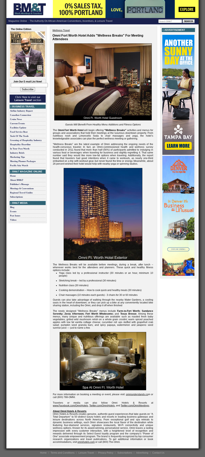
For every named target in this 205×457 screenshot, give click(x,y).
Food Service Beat (19, 132)
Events (13, 211)
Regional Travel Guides (21, 192)
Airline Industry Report (21, 111)
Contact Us (158, 452)
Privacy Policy (105, 452)
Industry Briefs (17, 153)
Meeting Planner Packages (23, 161)
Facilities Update (18, 127)
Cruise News (16, 119)
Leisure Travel (86, 452)
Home (13, 176)
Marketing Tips (17, 157)
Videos (13, 220)
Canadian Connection (20, 115)
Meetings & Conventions (22, 188)
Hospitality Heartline (20, 144)
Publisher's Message (19, 184)
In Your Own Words (19, 148)
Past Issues (15, 215)
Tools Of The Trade (19, 136)
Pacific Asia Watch (19, 165)
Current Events (17, 123)
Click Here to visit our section (27, 99)
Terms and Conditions (62, 452)
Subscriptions (16, 197)
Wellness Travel (61, 30)
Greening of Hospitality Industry (26, 140)
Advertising (142, 452)
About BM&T (16, 180)
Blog (12, 207)
